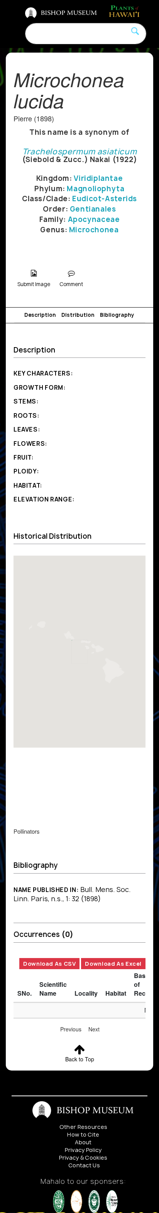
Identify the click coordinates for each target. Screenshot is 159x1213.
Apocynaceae (94, 219)
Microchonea (94, 230)
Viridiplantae (98, 178)
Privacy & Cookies (83, 1157)
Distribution (78, 314)
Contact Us (84, 1165)
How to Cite (83, 1134)
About (83, 1142)
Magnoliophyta (95, 189)
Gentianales (93, 209)
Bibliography (117, 314)
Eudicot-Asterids (104, 199)
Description (40, 314)
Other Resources (83, 1126)
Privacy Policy (83, 1149)
